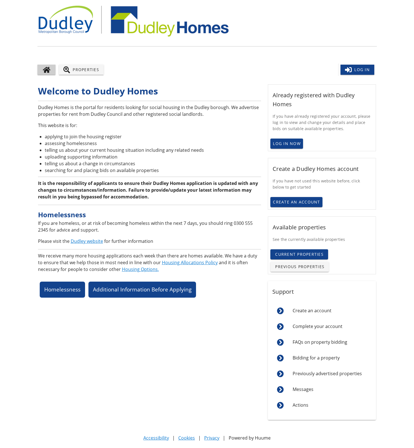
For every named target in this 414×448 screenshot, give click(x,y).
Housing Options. (140, 269)
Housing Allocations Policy (190, 262)
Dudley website (87, 241)
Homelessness (62, 289)
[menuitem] (321, 311)
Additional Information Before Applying (142, 289)
